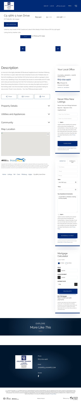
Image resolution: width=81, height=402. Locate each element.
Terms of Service (67, 242)
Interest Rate (62, 281)
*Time (59, 186)
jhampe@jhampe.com (47, 367)
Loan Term (61, 259)
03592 (30, 174)
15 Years (69, 263)
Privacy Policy (60, 242)
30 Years (62, 263)
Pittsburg (24, 174)
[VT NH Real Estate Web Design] (70, 398)
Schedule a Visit (72, 161)
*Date (59, 179)
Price (59, 267)
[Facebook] (38, 376)
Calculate (67, 291)
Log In (52, 6)
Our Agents (66, 87)
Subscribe (67, 143)
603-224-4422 (61, 6)
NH (14, 174)
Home (4, 174)
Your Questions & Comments (65, 194)
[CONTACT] (11, 24)
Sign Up (46, 6)
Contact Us (60, 87)
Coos (18, 174)
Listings (10, 174)
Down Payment (62, 274)
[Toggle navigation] (72, 6)
